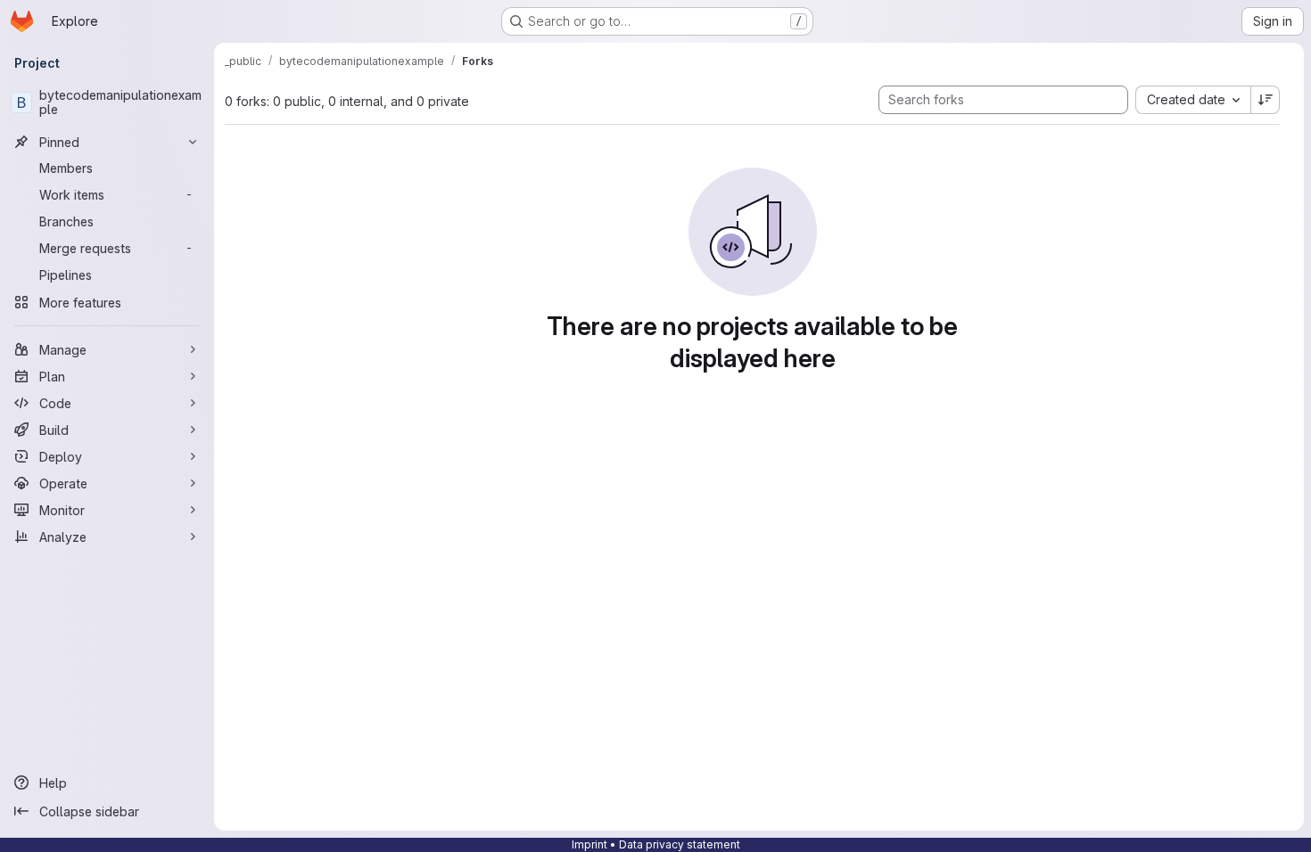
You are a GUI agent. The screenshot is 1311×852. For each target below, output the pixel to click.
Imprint (589, 844)
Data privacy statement (679, 844)
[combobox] (1192, 100)
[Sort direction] (1265, 100)
